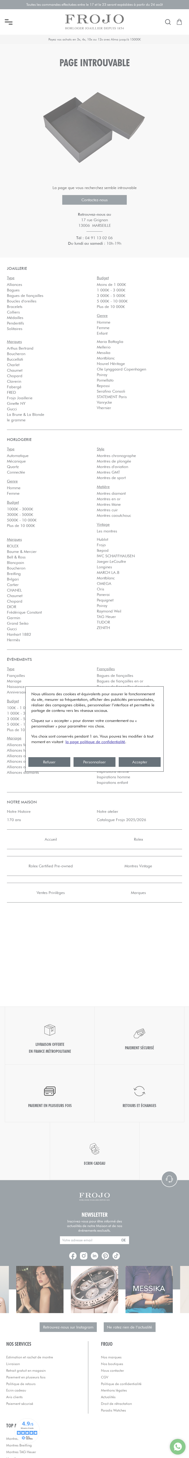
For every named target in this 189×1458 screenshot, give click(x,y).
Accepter (139, 762)
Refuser (49, 762)
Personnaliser (94, 762)
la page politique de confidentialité (95, 741)
